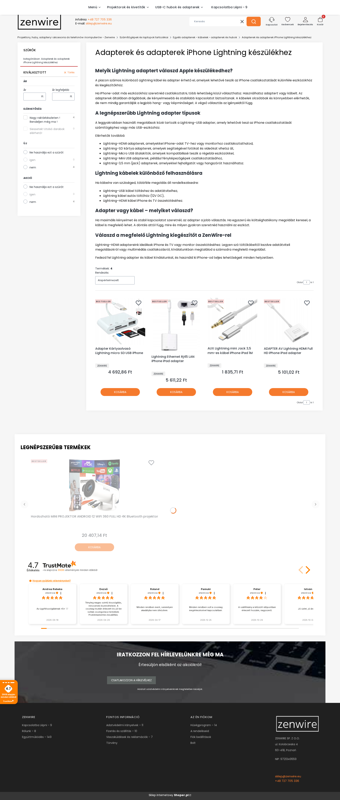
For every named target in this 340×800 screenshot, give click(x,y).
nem (33, 167)
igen (32, 160)
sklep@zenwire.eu (288, 776)
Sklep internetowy (168, 795)
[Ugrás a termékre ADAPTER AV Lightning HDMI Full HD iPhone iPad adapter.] (289, 321)
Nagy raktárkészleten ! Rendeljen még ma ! (45, 120)
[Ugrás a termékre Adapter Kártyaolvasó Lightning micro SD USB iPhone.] (120, 321)
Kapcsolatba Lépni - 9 (37, 725)
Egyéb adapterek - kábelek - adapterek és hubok (205, 37)
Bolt (193, 743)
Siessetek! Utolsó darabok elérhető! (47, 131)
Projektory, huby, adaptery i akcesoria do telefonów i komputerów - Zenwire (66, 37)
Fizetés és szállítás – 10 (121, 731)
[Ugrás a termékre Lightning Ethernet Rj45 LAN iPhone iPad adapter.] (176, 325)
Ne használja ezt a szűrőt (47, 152)
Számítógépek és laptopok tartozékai (144, 37)
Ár (24, 90)
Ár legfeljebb (60, 90)
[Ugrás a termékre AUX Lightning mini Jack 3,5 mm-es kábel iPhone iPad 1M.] (233, 321)
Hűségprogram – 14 (203, 725)
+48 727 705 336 (287, 781)
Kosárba (120, 392)
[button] (254, 21)
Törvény (111, 743)
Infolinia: (93, 19)
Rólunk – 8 (29, 731)
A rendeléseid (199, 731)
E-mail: (93, 23)
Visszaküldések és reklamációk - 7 (129, 737)
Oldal (300, 282)
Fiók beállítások (200, 737)
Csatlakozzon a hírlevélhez (131, 680)
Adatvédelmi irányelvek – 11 (124, 725)
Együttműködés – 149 (37, 737)
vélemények (77, 570)
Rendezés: (102, 273)
